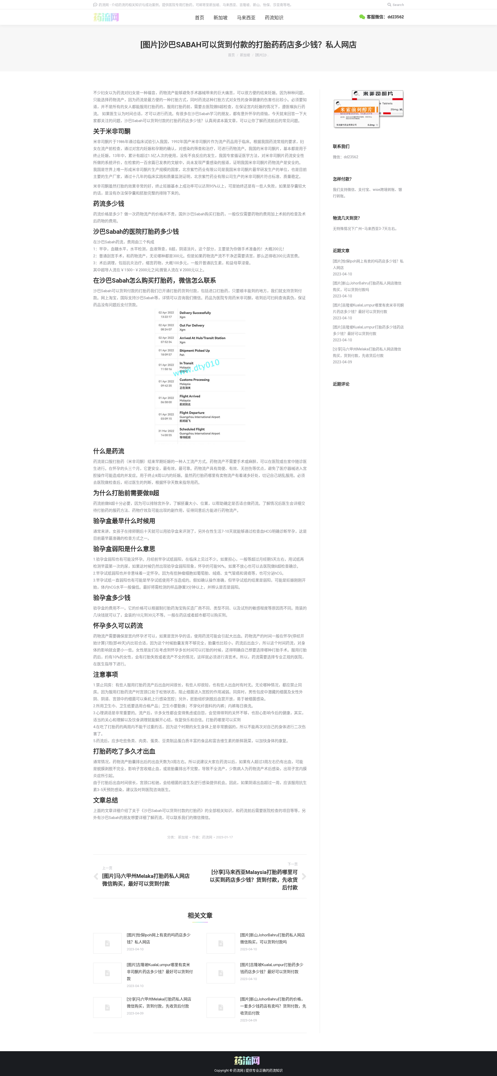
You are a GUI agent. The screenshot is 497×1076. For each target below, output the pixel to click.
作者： (202, 837)
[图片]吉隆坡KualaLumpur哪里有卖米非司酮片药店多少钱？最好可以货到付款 (160, 971)
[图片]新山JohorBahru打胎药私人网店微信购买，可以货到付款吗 (272, 938)
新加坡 (245, 55)
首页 (231, 55)
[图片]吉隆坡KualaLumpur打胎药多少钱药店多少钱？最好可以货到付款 (271, 968)
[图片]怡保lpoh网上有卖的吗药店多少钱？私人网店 (159, 938)
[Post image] (107, 943)
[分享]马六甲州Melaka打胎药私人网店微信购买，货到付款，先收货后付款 (159, 1003)
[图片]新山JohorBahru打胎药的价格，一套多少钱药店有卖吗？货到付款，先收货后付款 (273, 1006)
